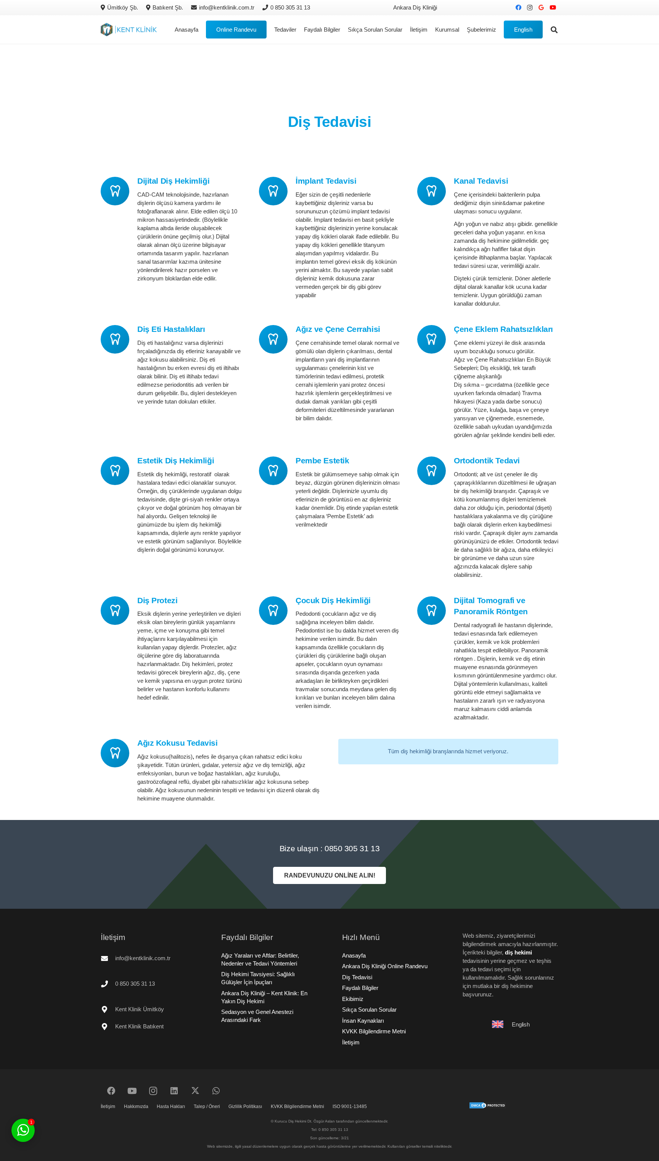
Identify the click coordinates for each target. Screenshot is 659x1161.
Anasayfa (354, 955)
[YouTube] (552, 7)
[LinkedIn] (174, 1091)
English (520, 1024)
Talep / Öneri (207, 1106)
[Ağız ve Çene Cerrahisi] (277, 339)
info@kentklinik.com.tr (142, 958)
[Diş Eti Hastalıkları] (119, 339)
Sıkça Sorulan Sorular (369, 1009)
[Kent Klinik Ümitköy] (108, 1009)
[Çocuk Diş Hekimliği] (277, 610)
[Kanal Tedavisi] (435, 191)
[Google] (541, 7)
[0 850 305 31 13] (108, 983)
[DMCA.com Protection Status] (488, 1107)
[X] (195, 1091)
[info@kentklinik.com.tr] (108, 958)
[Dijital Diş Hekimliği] (119, 191)
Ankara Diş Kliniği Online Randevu (385, 966)
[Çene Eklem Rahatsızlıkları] (435, 339)
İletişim (351, 1042)
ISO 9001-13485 (350, 1106)
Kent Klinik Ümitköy (139, 1009)
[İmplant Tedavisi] (277, 191)
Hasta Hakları (171, 1106)
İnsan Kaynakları (363, 1020)
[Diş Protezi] (119, 610)
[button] (499, 29)
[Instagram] (529, 7)
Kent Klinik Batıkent (139, 1026)
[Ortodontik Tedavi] (435, 470)
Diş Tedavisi (357, 977)
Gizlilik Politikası (245, 1106)
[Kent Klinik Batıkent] (108, 1026)
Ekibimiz (352, 999)
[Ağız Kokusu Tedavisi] (119, 753)
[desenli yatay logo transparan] (129, 29)
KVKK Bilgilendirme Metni (374, 1031)
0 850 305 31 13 (135, 983)
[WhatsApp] (216, 1091)
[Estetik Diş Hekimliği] (119, 470)
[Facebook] (518, 7)
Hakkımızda (136, 1106)
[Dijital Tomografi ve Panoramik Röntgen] (435, 610)
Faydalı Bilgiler (360, 988)
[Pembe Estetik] (277, 470)
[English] (501, 1024)
